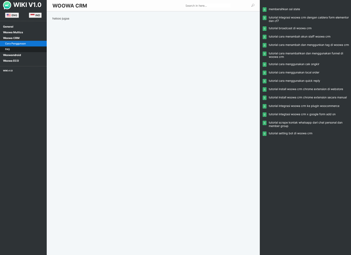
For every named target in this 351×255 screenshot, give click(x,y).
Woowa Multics (13, 32)
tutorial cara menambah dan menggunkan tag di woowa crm (309, 44)
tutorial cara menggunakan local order (294, 72)
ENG (14, 15)
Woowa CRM (11, 38)
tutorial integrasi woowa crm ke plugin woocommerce (304, 106)
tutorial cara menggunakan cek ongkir (294, 64)
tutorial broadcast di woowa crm (290, 28)
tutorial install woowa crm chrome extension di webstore (306, 89)
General (8, 26)
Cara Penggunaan (15, 43)
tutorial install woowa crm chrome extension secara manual (308, 97)
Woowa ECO (11, 60)
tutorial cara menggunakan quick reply (294, 80)
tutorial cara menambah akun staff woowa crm (299, 36)
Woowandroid (12, 55)
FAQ (7, 49)
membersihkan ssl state (284, 9)
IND (37, 15)
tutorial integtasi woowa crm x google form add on (302, 114)
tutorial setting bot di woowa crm (290, 133)
